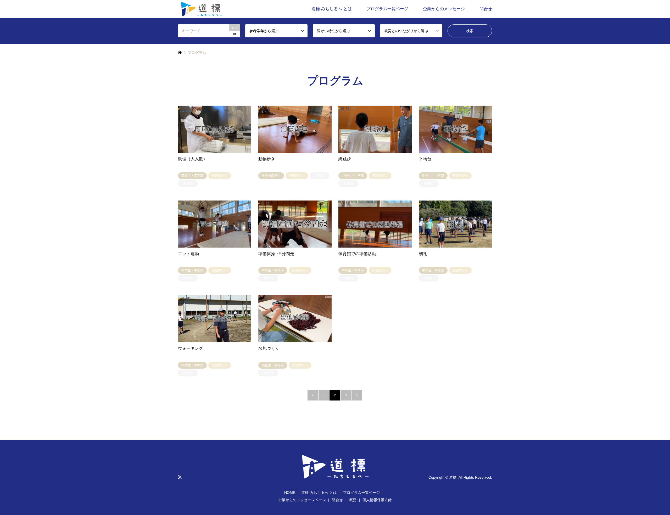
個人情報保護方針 (377, 500)
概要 (352, 500)
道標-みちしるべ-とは (331, 9)
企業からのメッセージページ (302, 500)
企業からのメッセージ (444, 9)
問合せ (485, 9)
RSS (180, 477)
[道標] (201, 9)
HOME (289, 492)
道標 (452, 477)
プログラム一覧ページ (387, 9)
